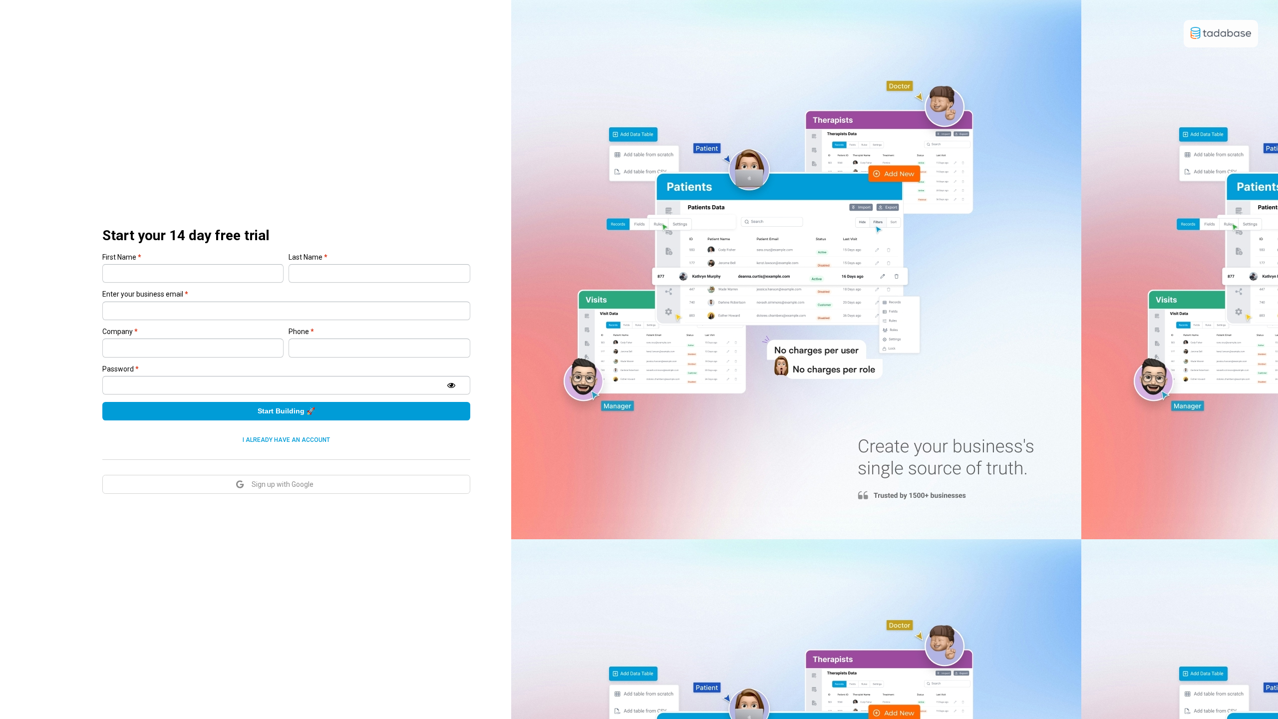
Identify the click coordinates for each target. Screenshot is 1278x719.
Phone (301, 332)
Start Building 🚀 (286, 411)
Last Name (308, 257)
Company (120, 332)
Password (120, 369)
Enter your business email (145, 294)
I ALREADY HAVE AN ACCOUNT (286, 439)
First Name (121, 257)
